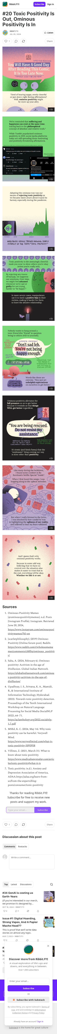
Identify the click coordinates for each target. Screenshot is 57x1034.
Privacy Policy (38, 1012)
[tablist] (15, 847)
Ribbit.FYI (14, 31)
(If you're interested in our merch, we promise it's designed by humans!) (20, 902)
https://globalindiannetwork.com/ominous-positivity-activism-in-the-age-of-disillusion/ (31, 677)
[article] (28, 902)
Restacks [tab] (22, 846)
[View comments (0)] (16, 41)
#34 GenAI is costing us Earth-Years (17, 894)
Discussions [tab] (25, 884)
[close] (48, 945)
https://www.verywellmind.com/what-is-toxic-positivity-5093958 (30, 744)
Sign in (50, 4)
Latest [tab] (14, 884)
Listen (50, 32)
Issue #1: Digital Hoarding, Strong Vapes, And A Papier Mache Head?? (20, 922)
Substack (13, 1027)
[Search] (51, 884)
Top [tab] (6, 884)
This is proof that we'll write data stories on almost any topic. (19, 931)
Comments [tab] (9, 846)
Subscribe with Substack (31, 999)
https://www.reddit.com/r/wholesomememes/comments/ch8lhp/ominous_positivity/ (31, 651)
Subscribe (39, 4)
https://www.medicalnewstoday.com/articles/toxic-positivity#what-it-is (31, 761)
